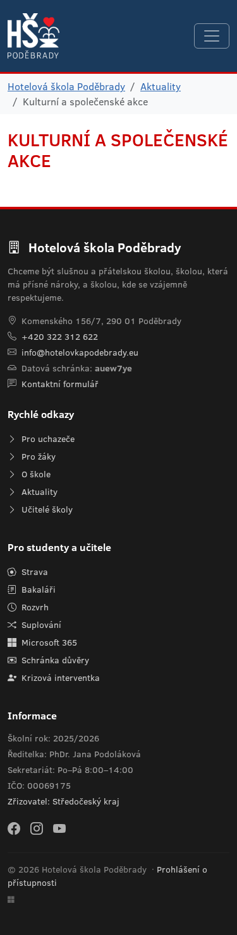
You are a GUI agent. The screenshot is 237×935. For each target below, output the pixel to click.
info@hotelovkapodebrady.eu (79, 352)
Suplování (40, 624)
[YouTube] (59, 827)
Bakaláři (37, 589)
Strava (33, 572)
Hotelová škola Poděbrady (66, 86)
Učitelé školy (46, 509)
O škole (35, 474)
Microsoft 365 (48, 642)
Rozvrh (34, 607)
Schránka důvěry (54, 660)
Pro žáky (37, 456)
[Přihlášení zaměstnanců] (11, 900)
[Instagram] (36, 827)
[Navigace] (211, 36)
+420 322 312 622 (59, 336)
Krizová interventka (59, 677)
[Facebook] (14, 827)
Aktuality (160, 86)
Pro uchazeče (47, 439)
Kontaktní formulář (60, 384)
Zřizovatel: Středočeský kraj (63, 801)
